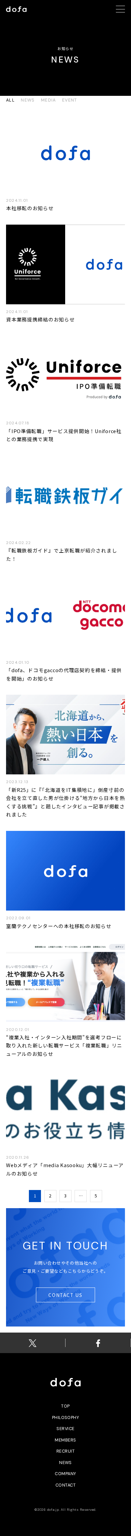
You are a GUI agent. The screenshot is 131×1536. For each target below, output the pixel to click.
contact (65, 1485)
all (10, 100)
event (69, 100)
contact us (65, 1295)
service (65, 1428)
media (48, 100)
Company (65, 1473)
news (28, 100)
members (65, 1440)
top (65, 1406)
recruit (65, 1451)
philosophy (65, 1417)
